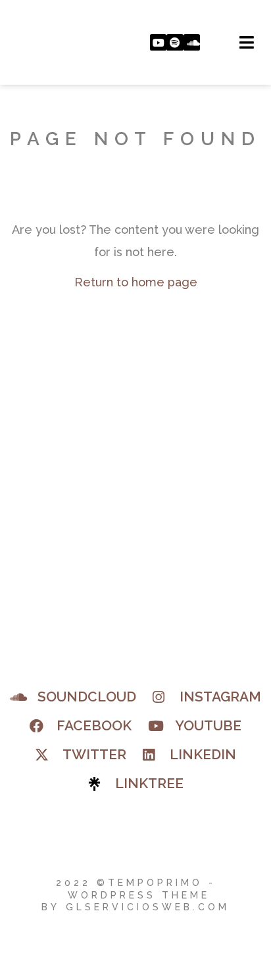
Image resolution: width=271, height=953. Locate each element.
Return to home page (135, 282)
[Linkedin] (208, 42)
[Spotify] (175, 42)
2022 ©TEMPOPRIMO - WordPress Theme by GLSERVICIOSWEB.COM (135, 894)
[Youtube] (158, 42)
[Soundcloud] (192, 42)
